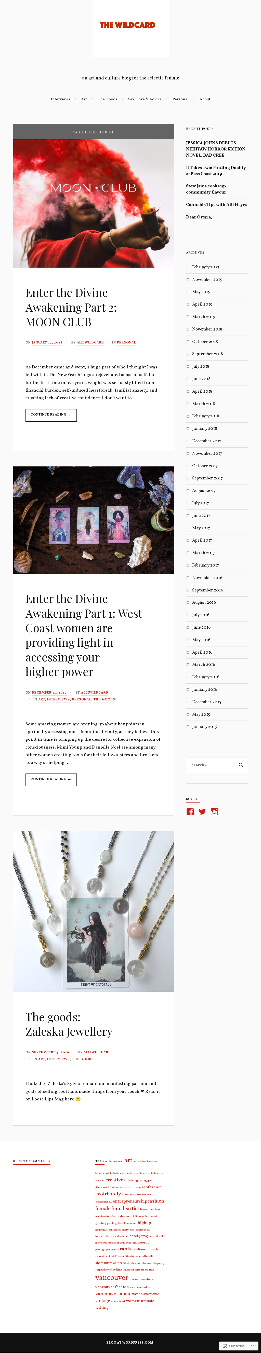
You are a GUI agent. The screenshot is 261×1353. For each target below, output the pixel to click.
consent (100, 1181)
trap (151, 1270)
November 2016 (207, 578)
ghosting (100, 1223)
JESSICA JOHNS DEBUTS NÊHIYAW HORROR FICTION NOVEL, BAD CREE (215, 149)
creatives (116, 1180)
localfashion (120, 1236)
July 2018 (200, 366)
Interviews (60, 99)
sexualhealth (144, 1256)
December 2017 (206, 441)
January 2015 (204, 727)
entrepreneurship (130, 1201)
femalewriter (102, 1217)
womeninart (118, 1301)
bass (154, 1162)
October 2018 (205, 342)
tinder (144, 1270)
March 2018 (203, 404)
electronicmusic (142, 1195)
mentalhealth (157, 1236)
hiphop (144, 1223)
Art (84, 99)
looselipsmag (138, 1236)
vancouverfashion (140, 1287)
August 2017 (204, 491)
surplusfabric (103, 1270)
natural (132, 1243)
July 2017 (200, 503)
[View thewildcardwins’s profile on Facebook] (191, 812)
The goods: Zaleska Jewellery (69, 1024)
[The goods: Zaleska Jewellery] (93, 990)
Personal (181, 99)
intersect (115, 1230)
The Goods (107, 99)
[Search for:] (217, 765)
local (147, 1230)
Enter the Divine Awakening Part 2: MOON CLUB (71, 307)
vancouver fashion (112, 1287)
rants (126, 1249)
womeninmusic (140, 1301)
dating (132, 1180)
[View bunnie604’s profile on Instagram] (215, 812)
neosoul (144, 1242)
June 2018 (201, 379)
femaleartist (125, 1208)
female (103, 1208)
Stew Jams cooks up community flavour (206, 189)
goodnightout (115, 1223)
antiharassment (114, 1162)
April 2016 (202, 652)
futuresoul (151, 1217)
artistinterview (142, 1162)
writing (102, 1307)
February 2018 (205, 416)
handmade (130, 1223)
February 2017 (205, 565)
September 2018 (207, 354)
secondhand (102, 1257)
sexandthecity (126, 1257)
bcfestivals (116, 1174)
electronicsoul (103, 1202)
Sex (114, 1256)
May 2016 (201, 640)
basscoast (102, 1173)
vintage (102, 1301)
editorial (127, 1195)
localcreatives (103, 1236)
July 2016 (200, 615)
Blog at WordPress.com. (130, 1343)
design (114, 1188)
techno (116, 1269)
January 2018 (204, 429)
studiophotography (153, 1263)
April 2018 (202, 391)
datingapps (145, 1181)
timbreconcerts (131, 1270)
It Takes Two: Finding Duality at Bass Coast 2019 (216, 171)
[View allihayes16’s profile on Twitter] (203, 812)
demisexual (102, 1188)
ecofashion (152, 1187)
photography (103, 1250)
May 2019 (201, 292)
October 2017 (205, 466)
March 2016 (203, 665)
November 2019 (207, 280)
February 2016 (205, 677)
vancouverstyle (145, 1294)
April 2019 (202, 304)
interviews (128, 1230)
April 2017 (202, 540)
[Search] (240, 765)
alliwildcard (90, 342)
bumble (128, 1174)
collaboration (156, 1174)
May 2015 (201, 714)
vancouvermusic (113, 1294)
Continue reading (46, 417)
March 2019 (203, 317)
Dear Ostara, (199, 217)
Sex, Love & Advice (145, 99)
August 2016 (204, 602)
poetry (115, 1250)
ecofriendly (108, 1194)
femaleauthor (150, 1209)
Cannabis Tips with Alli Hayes (216, 205)
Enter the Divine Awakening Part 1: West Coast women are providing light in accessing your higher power (83, 635)
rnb (155, 1249)
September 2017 (207, 478)
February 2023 (205, 267)
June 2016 (201, 627)
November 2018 (207, 329)
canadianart (140, 1174)
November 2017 (207, 454)
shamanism (103, 1263)
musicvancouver (118, 1243)
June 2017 (201, 516)
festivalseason (121, 1216)
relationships (142, 1249)
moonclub (101, 1243)
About (205, 99)
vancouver (111, 1278)
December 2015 (206, 702)
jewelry (139, 1230)
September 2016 (207, 590)
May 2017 (201, 528)
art (128, 1160)
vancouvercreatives (141, 1279)
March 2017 (203, 553)
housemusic (102, 1230)
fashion (156, 1201)
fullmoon (138, 1217)
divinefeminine (130, 1187)
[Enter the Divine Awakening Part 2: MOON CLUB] (93, 266)
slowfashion (134, 1263)
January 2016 (204, 690)
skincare (119, 1263)
